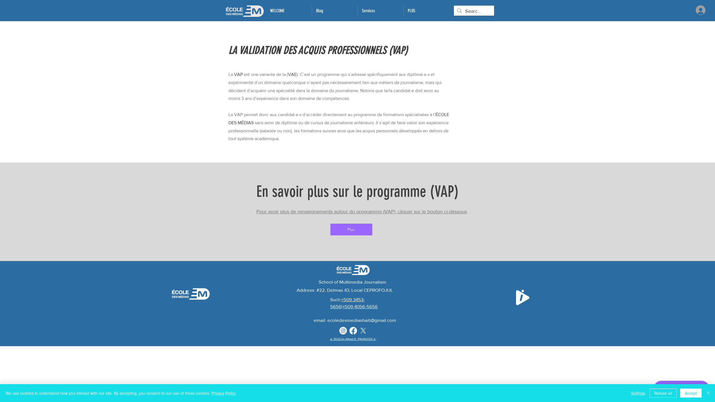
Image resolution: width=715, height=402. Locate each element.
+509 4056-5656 (360, 306)
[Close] (708, 393)
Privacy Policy (223, 393)
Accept (691, 393)
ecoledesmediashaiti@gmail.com (361, 320)
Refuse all (663, 393)
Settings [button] (638, 393)
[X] (363, 330)
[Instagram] (343, 330)
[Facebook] (353, 330)
